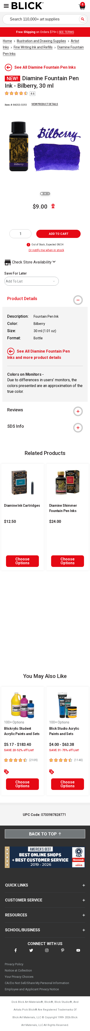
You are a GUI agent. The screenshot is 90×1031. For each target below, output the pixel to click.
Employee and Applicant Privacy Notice (32, 989)
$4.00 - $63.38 (61, 744)
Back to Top (43, 833)
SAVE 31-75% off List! (64, 750)
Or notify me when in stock (46, 250)
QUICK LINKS (16, 885)
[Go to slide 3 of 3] (48, 193)
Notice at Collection (18, 970)
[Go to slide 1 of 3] (41, 193)
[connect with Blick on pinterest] (62, 953)
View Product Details (44, 104)
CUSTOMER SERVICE (23, 900)
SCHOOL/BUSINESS (22, 930)
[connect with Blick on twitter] (31, 953)
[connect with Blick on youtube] (78, 953)
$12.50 (10, 521)
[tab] (45, 298)
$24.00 (55, 521)
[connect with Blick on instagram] (47, 953)
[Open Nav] (6, 6)
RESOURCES (16, 915)
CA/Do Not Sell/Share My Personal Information (37, 983)
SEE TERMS (66, 32)
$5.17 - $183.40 (17, 744)
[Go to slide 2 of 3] (45, 193)
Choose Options (22, 561)
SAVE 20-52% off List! (19, 750)
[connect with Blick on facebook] (15, 953)
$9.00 (40, 206)
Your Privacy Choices (19, 976)
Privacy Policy (14, 964)
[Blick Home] (28, 6)
